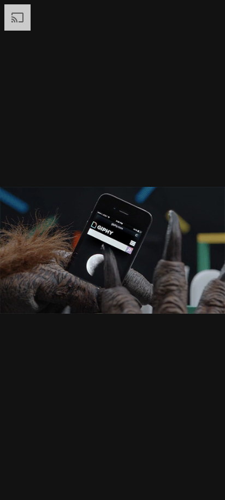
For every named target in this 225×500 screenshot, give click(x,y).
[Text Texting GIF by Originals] (112, 250)
